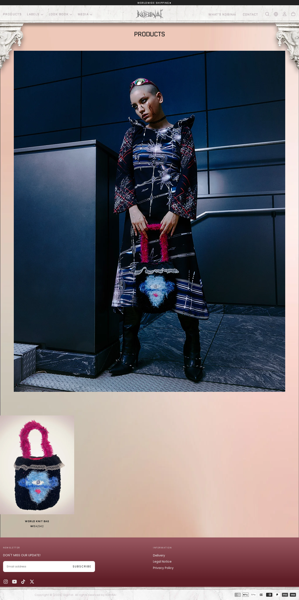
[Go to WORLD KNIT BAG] (37, 464)
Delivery (159, 555)
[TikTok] (23, 581)
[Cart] (293, 13)
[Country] (275, 14)
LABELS (33, 14)
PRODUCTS (12, 14)
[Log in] (284, 13)
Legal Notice (162, 561)
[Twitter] (32, 581)
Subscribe (82, 566)
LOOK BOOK (59, 14)
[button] (267, 13)
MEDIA (83, 14)
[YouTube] (14, 581)
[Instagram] (5, 581)
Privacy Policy (163, 568)
